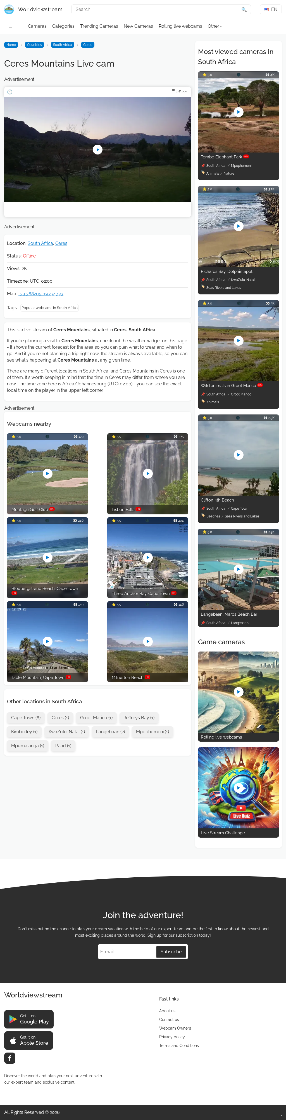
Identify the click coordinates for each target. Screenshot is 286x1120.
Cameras (37, 26)
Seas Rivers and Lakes (223, 288)
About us (167, 1011)
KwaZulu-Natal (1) (67, 731)
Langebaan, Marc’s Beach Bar (229, 614)
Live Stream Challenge (223, 832)
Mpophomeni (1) (152, 731)
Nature (229, 173)
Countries (34, 45)
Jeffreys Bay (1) (139, 717)
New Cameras (138, 26)
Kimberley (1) (24, 731)
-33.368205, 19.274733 (40, 293)
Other (213, 26)
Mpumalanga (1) (27, 745)
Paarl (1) (63, 745)
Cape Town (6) (25, 717)
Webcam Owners (175, 1028)
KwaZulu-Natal (243, 280)
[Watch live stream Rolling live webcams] (238, 731)
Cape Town (239, 508)
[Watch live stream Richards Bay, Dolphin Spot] (238, 265)
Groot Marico (241, 394)
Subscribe (171, 951)
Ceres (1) (60, 717)
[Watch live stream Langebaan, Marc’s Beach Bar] (238, 608)
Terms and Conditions (179, 1045)
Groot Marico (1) (96, 717)
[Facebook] (9, 1058)
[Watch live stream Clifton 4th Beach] (238, 494)
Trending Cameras (99, 26)
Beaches (213, 516)
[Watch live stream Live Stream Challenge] (238, 827)
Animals (212, 173)
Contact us (169, 1019)
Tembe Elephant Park (224, 157)
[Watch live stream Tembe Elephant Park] (238, 151)
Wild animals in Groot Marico (231, 385)
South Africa (62, 45)
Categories (63, 26)
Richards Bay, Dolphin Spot (226, 271)
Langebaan (240, 623)
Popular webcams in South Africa (50, 308)
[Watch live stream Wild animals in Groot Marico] (238, 379)
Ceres (87, 45)
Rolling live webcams (180, 26)
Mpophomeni (241, 166)
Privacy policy (172, 1037)
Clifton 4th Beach (217, 500)
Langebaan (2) (110, 731)
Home (11, 45)
